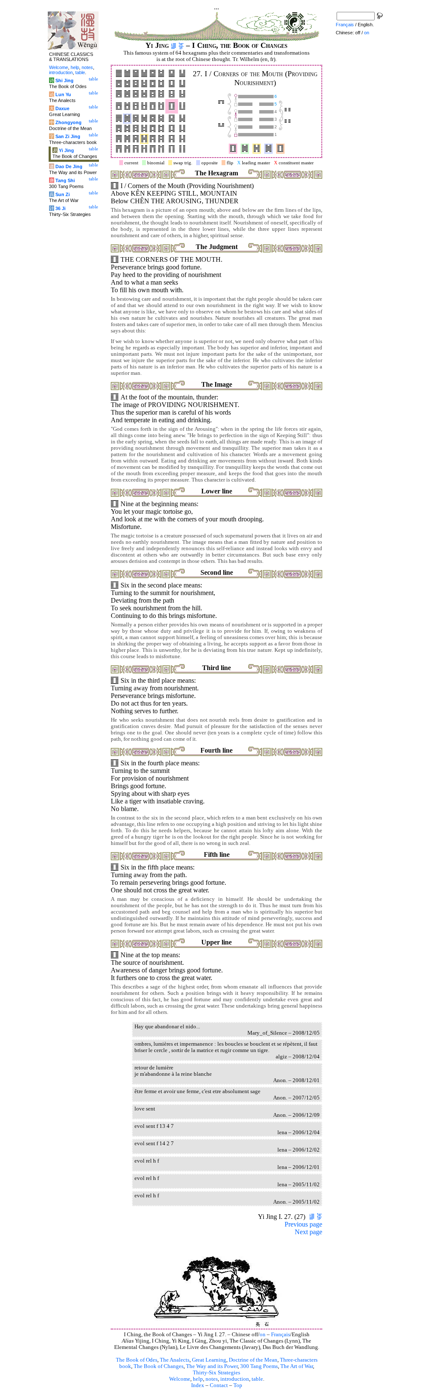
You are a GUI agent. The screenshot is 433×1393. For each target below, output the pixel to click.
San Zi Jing (67, 136)
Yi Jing (66, 150)
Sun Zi (62, 194)
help (198, 1379)
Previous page (303, 1224)
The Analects (174, 1360)
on (263, 1335)
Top (237, 1385)
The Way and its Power (212, 1366)
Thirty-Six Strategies (216, 1373)
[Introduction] (173, 45)
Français (280, 1335)
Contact (219, 1385)
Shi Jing (64, 80)
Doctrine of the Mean (253, 1360)
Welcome (179, 1379)
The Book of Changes (159, 1366)
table (257, 1379)
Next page (308, 1231)
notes (212, 1379)
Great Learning (209, 1360)
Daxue (62, 108)
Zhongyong (68, 122)
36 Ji (60, 208)
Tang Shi (65, 180)
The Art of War (296, 1366)
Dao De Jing (68, 166)
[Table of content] (181, 45)
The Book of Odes (136, 1360)
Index (197, 1385)
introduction (234, 1379)
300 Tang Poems (259, 1366)
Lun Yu (63, 94)
